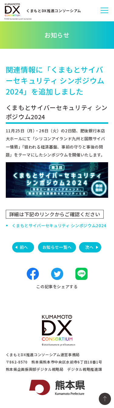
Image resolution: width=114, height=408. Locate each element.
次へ (89, 247)
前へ (24, 247)
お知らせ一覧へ (57, 247)
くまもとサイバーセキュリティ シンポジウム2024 (59, 225)
